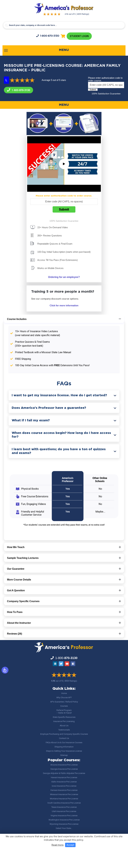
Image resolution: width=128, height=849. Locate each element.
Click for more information (64, 305)
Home (64, 693)
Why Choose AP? (64, 697)
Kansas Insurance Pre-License (64, 790)
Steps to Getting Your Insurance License (64, 751)
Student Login (79, 36)
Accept (70, 844)
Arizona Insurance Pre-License (64, 765)
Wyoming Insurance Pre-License (64, 824)
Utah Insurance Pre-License (64, 811)
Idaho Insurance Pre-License (64, 781)
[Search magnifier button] (6, 25)
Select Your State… (64, 828)
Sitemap (64, 755)
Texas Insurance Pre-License (64, 807)
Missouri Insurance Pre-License (64, 794)
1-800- (49, 36)
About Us (64, 725)
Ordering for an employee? (64, 277)
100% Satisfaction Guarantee (106, 93)
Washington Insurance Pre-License (64, 820)
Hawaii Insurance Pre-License (64, 777)
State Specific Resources (64, 717)
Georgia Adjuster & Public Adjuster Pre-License (64, 773)
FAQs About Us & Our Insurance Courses (64, 742)
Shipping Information (64, 747)
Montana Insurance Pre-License (64, 798)
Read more (58, 844)
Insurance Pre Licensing (64, 721)
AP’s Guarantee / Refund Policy (64, 702)
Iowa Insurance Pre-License (64, 786)
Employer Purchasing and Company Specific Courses (64, 734)
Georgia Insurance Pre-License (64, 769)
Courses (64, 706)
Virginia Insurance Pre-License (64, 815)
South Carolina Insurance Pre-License (64, 803)
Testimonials (64, 730)
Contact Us (64, 738)
